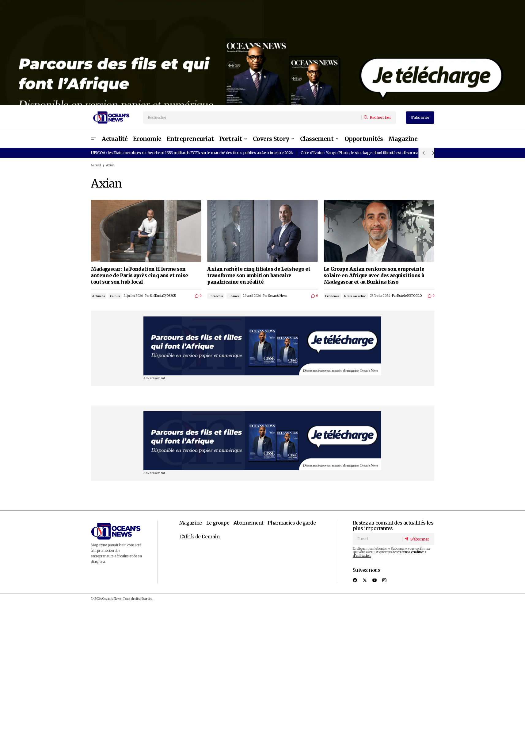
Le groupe (217, 523)
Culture (115, 296)
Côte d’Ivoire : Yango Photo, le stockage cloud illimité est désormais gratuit (367, 152)
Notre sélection (355, 296)
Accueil (96, 165)
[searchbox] (252, 117)
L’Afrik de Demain (199, 536)
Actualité (98, 296)
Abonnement (248, 523)
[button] (93, 139)
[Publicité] (262, 52)
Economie (216, 296)
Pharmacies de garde (292, 523)
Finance (233, 296)
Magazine (190, 523)
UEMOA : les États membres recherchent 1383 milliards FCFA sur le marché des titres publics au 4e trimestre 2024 (192, 152)
